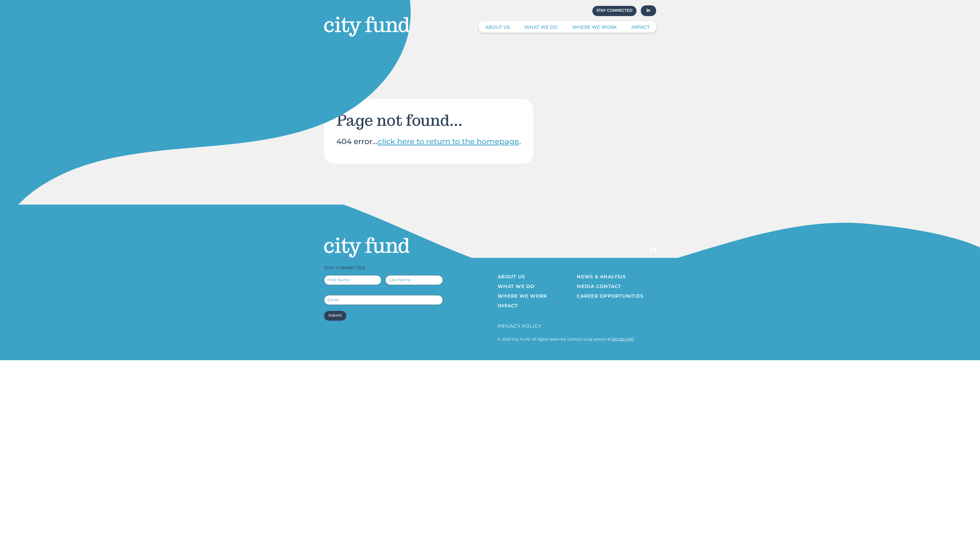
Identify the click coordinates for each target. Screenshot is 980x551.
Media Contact (599, 287)
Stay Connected (614, 11)
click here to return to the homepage (448, 142)
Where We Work (594, 28)
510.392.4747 (623, 339)
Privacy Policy (519, 326)
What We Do (541, 28)
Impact (640, 28)
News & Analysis (601, 277)
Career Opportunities (610, 296)
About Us (497, 28)
